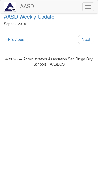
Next (86, 39)
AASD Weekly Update (29, 16)
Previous (16, 39)
